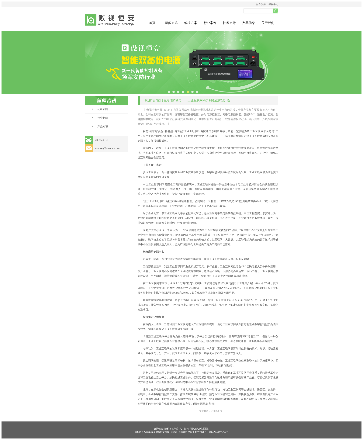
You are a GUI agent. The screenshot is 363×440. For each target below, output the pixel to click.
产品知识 (102, 126)
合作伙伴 (261, 4)
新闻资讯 (171, 23)
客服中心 (273, 4)
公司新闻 (102, 109)
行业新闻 (102, 117)
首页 (152, 23)
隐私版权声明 (171, 428)
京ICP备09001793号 (218, 432)
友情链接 (158, 428)
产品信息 (248, 23)
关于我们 (267, 23)
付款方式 (194, 428)
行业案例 (210, 23)
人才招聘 (184, 428)
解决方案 (190, 23)
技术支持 (229, 23)
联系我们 (204, 428)
